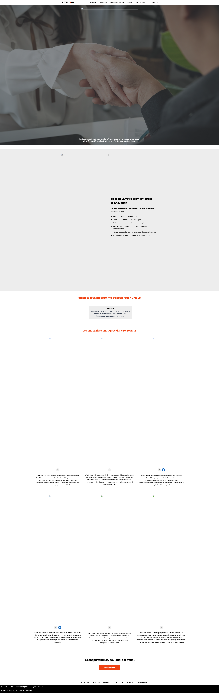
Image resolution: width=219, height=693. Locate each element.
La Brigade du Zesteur (117, 3)
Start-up (75, 682)
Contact (129, 3)
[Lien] (57, 469)
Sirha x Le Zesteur (140, 3)
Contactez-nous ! (109, 667)
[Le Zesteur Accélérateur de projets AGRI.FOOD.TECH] (68, 3)
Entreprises (103, 3)
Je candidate (153, 3)
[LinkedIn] (163, 469)
